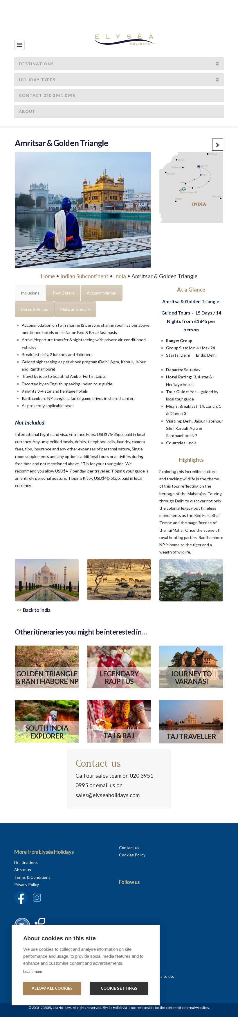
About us (22, 869)
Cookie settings (119, 988)
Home (48, 276)
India (120, 276)
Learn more (32, 971)
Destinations (26, 862)
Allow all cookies (52, 988)
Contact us (129, 847)
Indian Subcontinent (84, 276)
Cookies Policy (132, 854)
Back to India (37, 610)
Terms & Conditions (32, 877)
